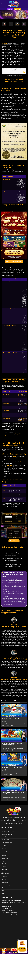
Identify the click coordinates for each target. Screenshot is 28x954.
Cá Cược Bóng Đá (6, 407)
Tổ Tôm (23, 420)
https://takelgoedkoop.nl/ (14, 900)
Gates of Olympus (21, 399)
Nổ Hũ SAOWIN (6, 399)
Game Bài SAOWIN (6, 418)
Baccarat (20, 394)
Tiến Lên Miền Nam (22, 418)
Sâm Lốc (20, 420)
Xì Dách (26, 419)
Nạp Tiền (9, 465)
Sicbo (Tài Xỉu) (21, 395)
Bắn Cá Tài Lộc (24, 404)
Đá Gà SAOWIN (6, 413)
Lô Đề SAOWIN (6, 410)
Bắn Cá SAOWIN (6, 403)
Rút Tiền (15, 487)
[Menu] (2, 4)
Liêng (23, 419)
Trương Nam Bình (13, 912)
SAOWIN (5, 817)
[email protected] (10, 910)
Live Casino (14, 394)
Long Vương (20, 403)
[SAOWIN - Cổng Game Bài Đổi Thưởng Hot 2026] (14, 4)
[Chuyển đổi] (3, 553)
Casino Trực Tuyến (7, 394)
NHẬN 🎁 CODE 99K (22, 949)
